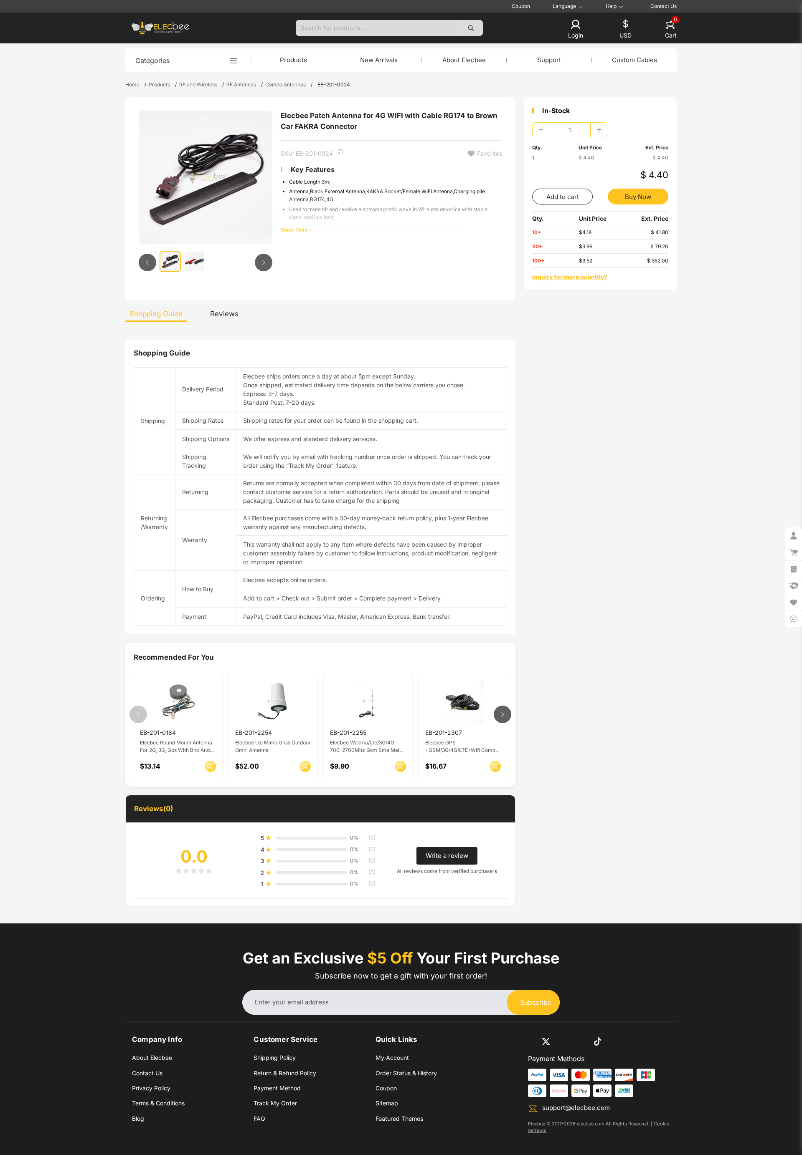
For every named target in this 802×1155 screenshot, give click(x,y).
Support (549, 60)
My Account (392, 1057)
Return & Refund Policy (285, 1073)
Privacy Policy (151, 1088)
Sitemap (387, 1103)
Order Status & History (406, 1073)
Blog (138, 1118)
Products (293, 60)
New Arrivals (379, 60)
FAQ (259, 1118)
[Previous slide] (147, 262)
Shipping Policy (275, 1057)
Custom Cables (634, 60)
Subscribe (535, 1002)
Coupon (521, 6)
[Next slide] (263, 262)
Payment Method (277, 1088)
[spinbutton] (570, 130)
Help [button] (611, 6)
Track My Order (275, 1103)
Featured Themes (399, 1118)
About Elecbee (464, 60)
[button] (575, 30)
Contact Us (663, 6)
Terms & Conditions (158, 1103)
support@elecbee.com (576, 1108)
